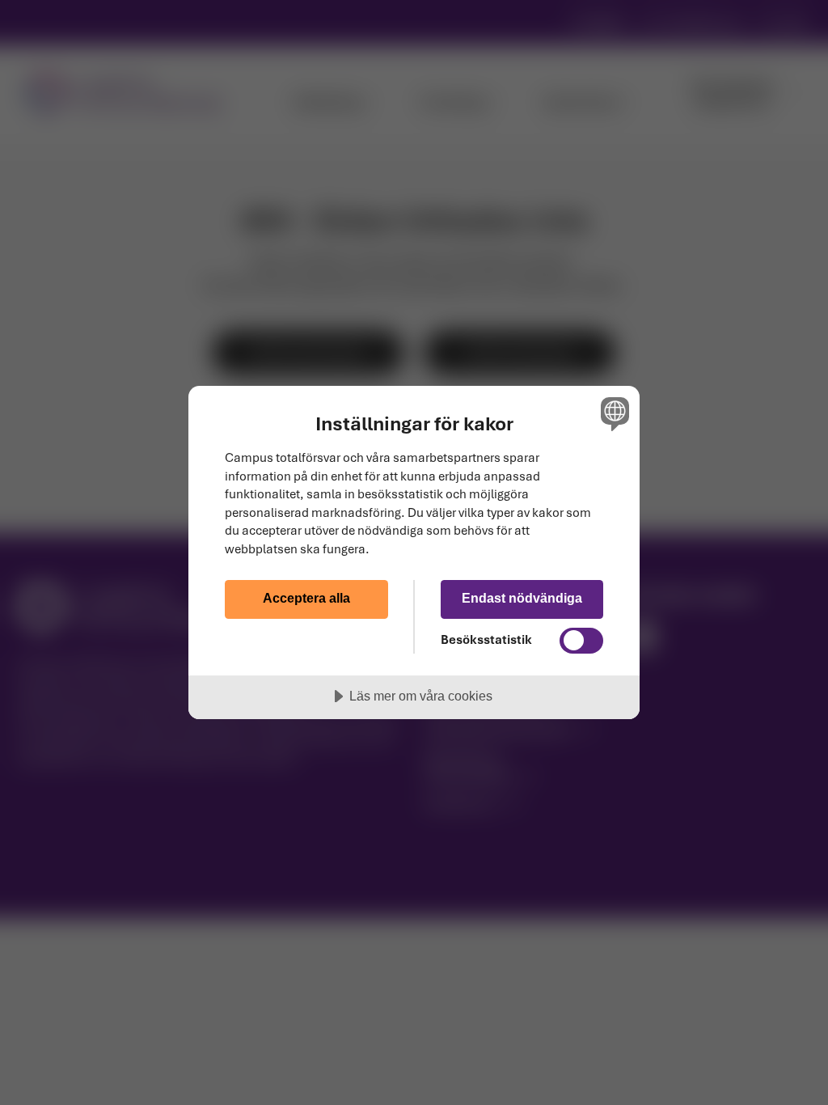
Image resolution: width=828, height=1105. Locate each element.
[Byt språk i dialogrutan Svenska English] (612, 413)
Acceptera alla (306, 598)
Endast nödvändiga (522, 598)
